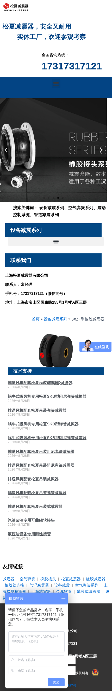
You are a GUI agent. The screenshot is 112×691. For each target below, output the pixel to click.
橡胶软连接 (14, 585)
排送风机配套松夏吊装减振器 (33, 479)
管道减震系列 (46, 214)
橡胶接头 (48, 579)
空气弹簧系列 (80, 207)
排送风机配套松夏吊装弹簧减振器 (37, 492)
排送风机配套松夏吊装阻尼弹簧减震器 (41, 465)
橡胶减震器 (95, 579)
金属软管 (64, 591)
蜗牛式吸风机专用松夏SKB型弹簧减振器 (43, 424)
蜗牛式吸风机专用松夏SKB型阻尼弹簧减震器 (47, 438)
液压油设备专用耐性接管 (29, 534)
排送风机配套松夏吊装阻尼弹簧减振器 (41, 451)
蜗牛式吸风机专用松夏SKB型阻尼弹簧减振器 (47, 396)
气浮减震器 (39, 585)
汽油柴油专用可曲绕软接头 (31, 520)
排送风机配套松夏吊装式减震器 (35, 506)
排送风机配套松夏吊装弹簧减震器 (37, 410)
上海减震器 (41, 591)
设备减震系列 (51, 207)
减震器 (8, 579)
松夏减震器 (71, 579)
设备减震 (62, 585)
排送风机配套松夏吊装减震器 (33, 382)
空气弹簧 (27, 579)
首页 (36, 319)
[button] (56, 83)
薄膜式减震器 (88, 591)
